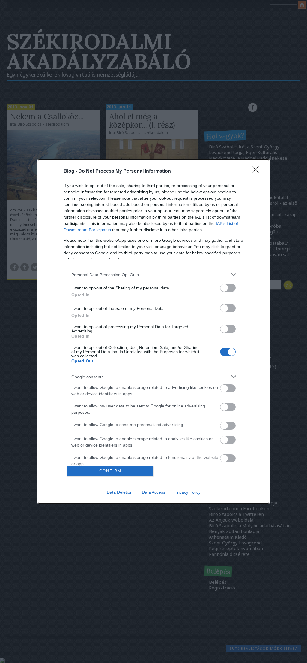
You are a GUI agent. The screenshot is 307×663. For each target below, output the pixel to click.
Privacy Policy (187, 492)
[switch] (228, 288)
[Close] (257, 171)
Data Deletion (120, 492)
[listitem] (153, 274)
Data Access (153, 492)
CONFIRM (110, 471)
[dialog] (153, 331)
